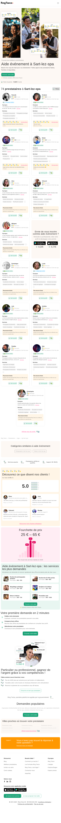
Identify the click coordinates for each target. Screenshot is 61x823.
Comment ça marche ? (32, 761)
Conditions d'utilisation (44, 802)
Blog (5, 761)
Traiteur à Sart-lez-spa (40, 451)
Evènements (11, 438)
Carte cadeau (8, 770)
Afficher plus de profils (29, 431)
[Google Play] (40, 243)
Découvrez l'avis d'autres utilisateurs (30, 523)
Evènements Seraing (27, 725)
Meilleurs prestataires (10, 764)
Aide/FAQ (27, 773)
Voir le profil (13, 130)
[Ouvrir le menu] (58, 3)
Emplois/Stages (52, 767)
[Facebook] (4, 782)
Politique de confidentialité (25, 804)
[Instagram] (10, 782)
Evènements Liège (7, 725)
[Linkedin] (7, 782)
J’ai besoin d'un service (12, 796)
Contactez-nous (30, 770)
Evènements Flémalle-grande (48, 728)
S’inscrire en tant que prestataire (30, 690)
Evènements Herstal (7, 728)
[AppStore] (52, 243)
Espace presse (52, 770)
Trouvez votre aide (8, 74)
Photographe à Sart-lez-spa (22, 451)
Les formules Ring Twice (32, 764)
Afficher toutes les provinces (29, 731)
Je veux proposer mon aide (31, 796)
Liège (18, 438)
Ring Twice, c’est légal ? (32, 767)
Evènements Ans (26, 728)
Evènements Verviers (46, 725)
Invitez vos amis (9, 767)
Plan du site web (38, 804)
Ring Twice (4, 438)
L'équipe (50, 764)
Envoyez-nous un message (25, 745)
